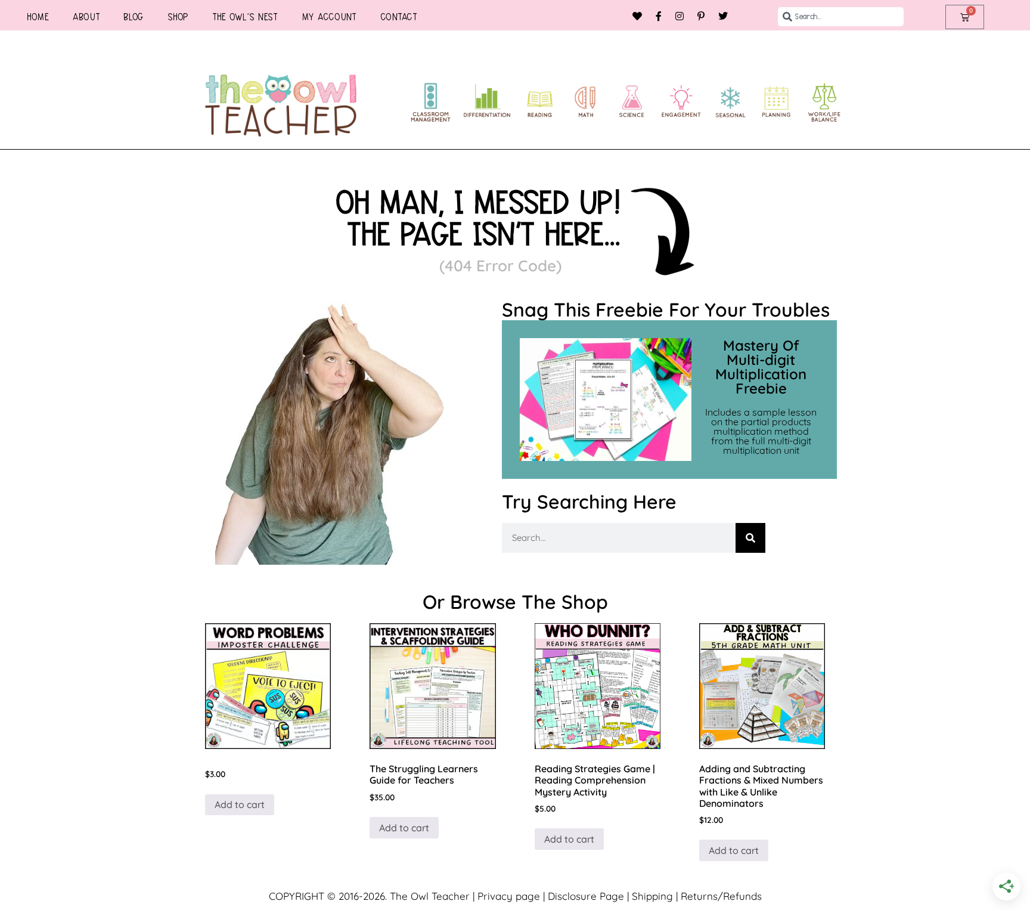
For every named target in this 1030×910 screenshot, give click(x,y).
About (86, 17)
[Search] (750, 538)
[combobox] (840, 16)
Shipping (652, 896)
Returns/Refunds (721, 896)
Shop (177, 17)
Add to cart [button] (240, 804)
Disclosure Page (586, 896)
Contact (398, 17)
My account (329, 17)
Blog (133, 17)
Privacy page (508, 896)
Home (38, 17)
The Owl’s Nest (245, 17)
